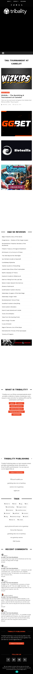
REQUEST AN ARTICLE (16, 406)
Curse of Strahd (6, 324)
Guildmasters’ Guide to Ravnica (11, 290)
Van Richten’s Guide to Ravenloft (11, 259)
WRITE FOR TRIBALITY (16, 409)
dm (27, 503)
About (8, 1)
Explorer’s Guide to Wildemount (11, 276)
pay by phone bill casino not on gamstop (16, 526)
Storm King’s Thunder (8, 320)
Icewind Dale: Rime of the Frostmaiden (13, 269)
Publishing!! (16, 414)
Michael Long (7, 104)
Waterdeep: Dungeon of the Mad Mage (13, 293)
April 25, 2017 (18, 104)
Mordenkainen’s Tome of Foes (10, 300)
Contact (15, 1)
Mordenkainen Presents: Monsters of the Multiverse (14, 244)
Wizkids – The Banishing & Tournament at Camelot (12, 96)
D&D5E (26, 516)
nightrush (16, 490)
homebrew (10, 510)
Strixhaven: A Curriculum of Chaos (12, 252)
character (7, 513)
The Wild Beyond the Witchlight (11, 255)
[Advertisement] (16, 32)
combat (21, 519)
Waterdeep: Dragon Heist (9, 296)
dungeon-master (22, 507)
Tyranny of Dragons (7, 334)
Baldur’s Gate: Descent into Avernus (12, 283)
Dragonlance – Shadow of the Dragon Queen (15, 240)
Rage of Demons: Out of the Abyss (12, 327)
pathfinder (16, 513)
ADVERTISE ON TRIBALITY (16, 411)
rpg (21, 503)
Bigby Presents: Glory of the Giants (12, 236)
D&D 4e (13, 519)
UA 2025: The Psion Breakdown (9, 557)
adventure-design (16, 516)
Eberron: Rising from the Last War (12, 279)
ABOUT (12, 403)
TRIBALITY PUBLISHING (16, 472)
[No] (31, 669)
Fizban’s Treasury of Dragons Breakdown (14, 249)
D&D (15, 503)
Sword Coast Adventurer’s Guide (11, 310)
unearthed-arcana (21, 510)
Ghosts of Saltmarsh (8, 286)
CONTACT (20, 403)
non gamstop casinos (16, 537)
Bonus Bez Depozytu (16, 530)
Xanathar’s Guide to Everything (11, 303)
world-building (10, 507)
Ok (17, 671)
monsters (25, 513)
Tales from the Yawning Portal (11, 317)
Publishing (23, 1)
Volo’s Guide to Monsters (9, 307)
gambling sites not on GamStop (16, 483)
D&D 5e (8, 503)
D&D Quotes (16, 541)
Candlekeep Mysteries (8, 262)
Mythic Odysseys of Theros (10, 272)
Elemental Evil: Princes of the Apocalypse (14, 330)
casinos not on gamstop (16, 487)
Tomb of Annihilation (8, 313)
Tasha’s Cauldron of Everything (11, 266)
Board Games (5, 92)
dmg (6, 516)
